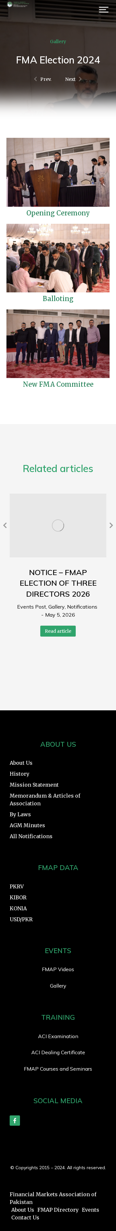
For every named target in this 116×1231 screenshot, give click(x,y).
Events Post (31, 606)
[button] (104, 9)
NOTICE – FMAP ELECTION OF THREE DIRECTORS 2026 (58, 583)
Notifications (82, 606)
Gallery (58, 41)
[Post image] (58, 525)
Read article (58, 631)
